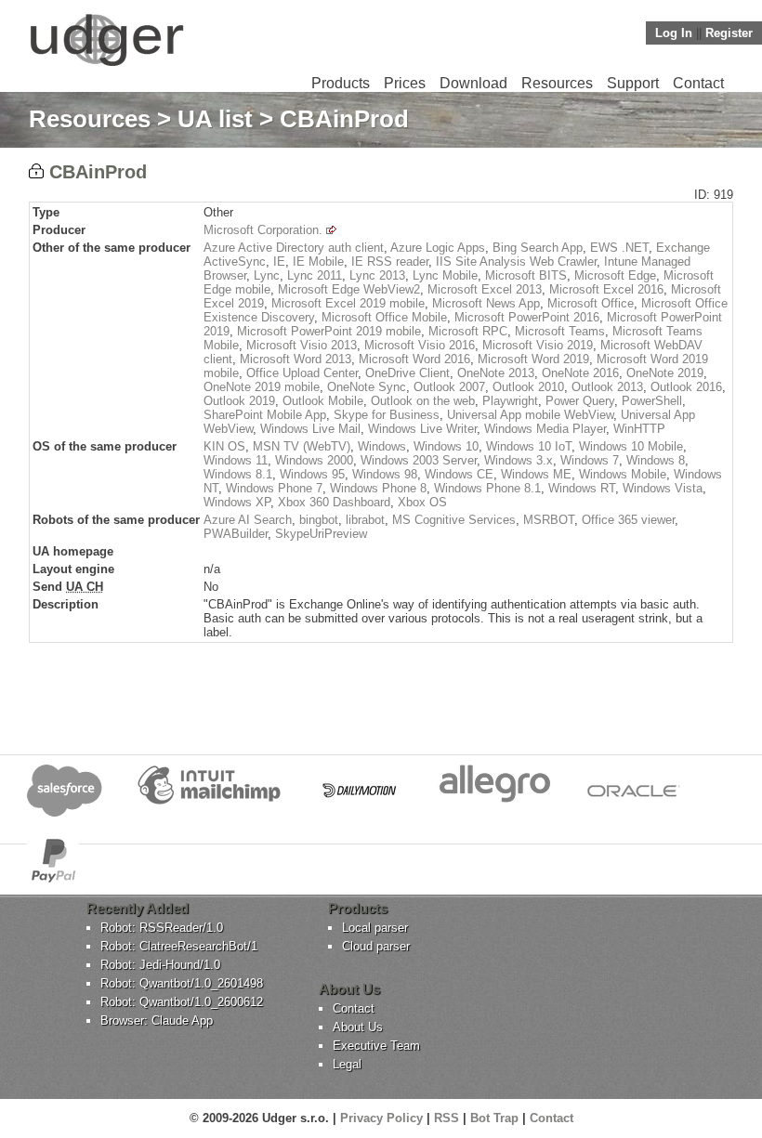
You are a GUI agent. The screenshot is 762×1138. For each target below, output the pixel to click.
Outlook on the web (423, 401)
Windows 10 (446, 446)
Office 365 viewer (628, 520)
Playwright (510, 401)
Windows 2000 (314, 460)
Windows (382, 446)
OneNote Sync (366, 387)
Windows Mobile (622, 474)
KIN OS (224, 446)
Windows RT (581, 488)
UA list (215, 119)
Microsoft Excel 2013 (484, 289)
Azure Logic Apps (437, 248)
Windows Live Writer (422, 429)
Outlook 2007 (449, 387)
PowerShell (652, 401)
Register (729, 33)
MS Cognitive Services (454, 520)
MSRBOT (548, 520)
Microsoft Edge (615, 275)
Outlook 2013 (607, 387)
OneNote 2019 (664, 373)
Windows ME (536, 474)
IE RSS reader (389, 261)
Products (340, 83)
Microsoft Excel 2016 (606, 289)
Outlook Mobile (322, 401)
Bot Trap (494, 1118)
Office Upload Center (302, 373)
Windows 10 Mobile (631, 446)
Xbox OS (422, 502)
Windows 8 (655, 460)
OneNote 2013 (495, 373)
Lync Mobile (445, 275)
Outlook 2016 (686, 387)
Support (633, 83)
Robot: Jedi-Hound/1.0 (160, 965)
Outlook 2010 (528, 387)
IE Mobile (318, 261)
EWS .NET (619, 248)
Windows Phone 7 (274, 488)
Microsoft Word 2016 (414, 359)
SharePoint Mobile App (265, 415)
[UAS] (106, 65)
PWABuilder (236, 534)
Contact (698, 83)
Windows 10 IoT (529, 446)
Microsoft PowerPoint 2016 (526, 317)
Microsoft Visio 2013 (301, 345)
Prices (405, 83)
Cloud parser (376, 946)
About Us (358, 1027)
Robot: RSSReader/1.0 (161, 928)
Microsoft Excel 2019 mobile (348, 303)
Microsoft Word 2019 (533, 359)
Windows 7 (589, 460)
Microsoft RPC (467, 331)
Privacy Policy (381, 1118)
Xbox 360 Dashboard (334, 502)
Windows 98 (384, 474)
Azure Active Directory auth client (294, 248)
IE (279, 261)
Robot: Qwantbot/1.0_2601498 (181, 983)
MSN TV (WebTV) (301, 446)
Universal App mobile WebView (530, 415)
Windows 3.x (518, 460)
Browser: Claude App (156, 1020)
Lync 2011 (314, 275)
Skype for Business (387, 415)
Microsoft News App (486, 303)
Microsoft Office (590, 303)
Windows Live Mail (310, 429)
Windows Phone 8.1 (487, 488)
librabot (365, 520)
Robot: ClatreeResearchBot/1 (178, 946)
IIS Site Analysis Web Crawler (516, 261)
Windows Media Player (545, 429)
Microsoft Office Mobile (384, 317)
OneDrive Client (407, 373)
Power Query (579, 401)
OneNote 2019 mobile (262, 387)
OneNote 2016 (580, 373)
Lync (267, 275)
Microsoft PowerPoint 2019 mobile (329, 331)
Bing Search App (538, 248)
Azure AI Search (248, 520)
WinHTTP (639, 429)
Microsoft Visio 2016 (419, 345)
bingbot (318, 520)
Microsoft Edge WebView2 (349, 289)
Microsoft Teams (560, 331)
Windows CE (459, 474)
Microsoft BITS (526, 275)
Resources (557, 83)
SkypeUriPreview (321, 534)
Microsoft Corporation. (263, 230)
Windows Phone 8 (378, 488)
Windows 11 (236, 460)
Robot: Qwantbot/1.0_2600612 (181, 1002)
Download (473, 83)
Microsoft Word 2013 (295, 359)
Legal (347, 1064)
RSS (446, 1118)
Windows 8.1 (238, 474)
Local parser (375, 928)
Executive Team (376, 1046)
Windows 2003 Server (419, 460)
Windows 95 (312, 474)
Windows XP (237, 502)
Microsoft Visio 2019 (537, 345)
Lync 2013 (377, 275)
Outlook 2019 (239, 401)
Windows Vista (663, 488)
